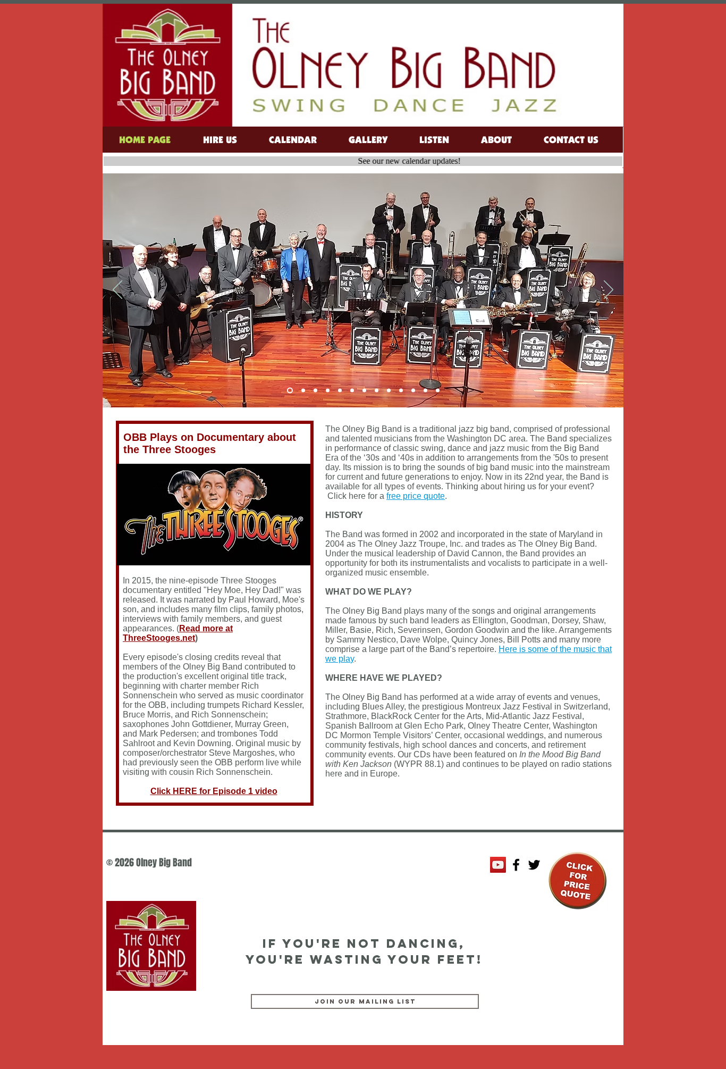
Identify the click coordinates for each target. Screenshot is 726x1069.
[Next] (608, 290)
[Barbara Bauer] (364, 390)
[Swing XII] (302, 391)
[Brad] (340, 390)
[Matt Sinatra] (352, 390)
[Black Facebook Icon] (516, 865)
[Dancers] (401, 390)
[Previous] (117, 290)
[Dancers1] (413, 390)
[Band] (389, 390)
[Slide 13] (289, 390)
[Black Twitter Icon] (534, 865)
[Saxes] (425, 390)
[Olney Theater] (438, 390)
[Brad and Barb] (315, 390)
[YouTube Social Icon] (498, 865)
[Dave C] (328, 390)
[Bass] (376, 390)
